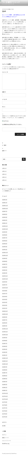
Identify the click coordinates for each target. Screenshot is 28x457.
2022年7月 (4, 284)
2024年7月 (4, 237)
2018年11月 (5, 361)
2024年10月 (5, 229)
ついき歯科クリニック (11, 2)
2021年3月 (4, 305)
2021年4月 (4, 302)
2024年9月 (4, 232)
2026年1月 (4, 202)
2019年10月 (5, 334)
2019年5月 (4, 346)
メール (4, 99)
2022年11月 (5, 276)
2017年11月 (5, 396)
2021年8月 (4, 290)
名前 (4, 92)
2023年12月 (5, 252)
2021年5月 (4, 299)
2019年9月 (4, 337)
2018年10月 (5, 364)
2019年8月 (4, 340)
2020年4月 (4, 326)
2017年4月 (4, 416)
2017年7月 (4, 408)
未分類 (3, 425)
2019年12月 (5, 328)
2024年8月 (4, 235)
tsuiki (12, 9)
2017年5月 (4, 414)
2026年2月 (4, 199)
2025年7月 (4, 211)
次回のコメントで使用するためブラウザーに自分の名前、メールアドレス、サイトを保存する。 (14, 116)
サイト (3, 106)
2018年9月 (4, 367)
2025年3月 (4, 217)
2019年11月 (5, 331)
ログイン (4, 434)
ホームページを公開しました (9, 189)
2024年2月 (4, 249)
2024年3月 (4, 246)
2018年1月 (4, 390)
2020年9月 (4, 317)
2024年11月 (5, 226)
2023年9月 (4, 258)
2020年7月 (4, 320)
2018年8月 (4, 370)
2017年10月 (5, 399)
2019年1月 (4, 355)
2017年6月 (4, 411)
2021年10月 (5, 287)
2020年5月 (4, 323)
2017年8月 (4, 405)
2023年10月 (5, 255)
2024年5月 (4, 243)
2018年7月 (4, 372)
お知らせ (4, 168)
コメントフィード (6, 440)
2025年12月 (5, 205)
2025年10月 (5, 208)
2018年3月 (4, 384)
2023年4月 (4, 270)
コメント (5, 72)
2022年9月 (4, 282)
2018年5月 (4, 378)
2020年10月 (5, 314)
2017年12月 (5, 393)
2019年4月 (4, 349)
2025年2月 (4, 220)
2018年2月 (4, 387)
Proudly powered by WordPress (9, 453)
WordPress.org (5, 443)
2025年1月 (4, 223)
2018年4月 (4, 381)
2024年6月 (4, 240)
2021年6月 (4, 296)
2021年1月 (4, 308)
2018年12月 (5, 358)
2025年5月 (4, 214)
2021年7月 (4, 293)
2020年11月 (5, 311)
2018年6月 (4, 375)
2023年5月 (4, 267)
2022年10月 (5, 279)
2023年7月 (4, 264)
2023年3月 (4, 273)
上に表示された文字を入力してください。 (12, 124)
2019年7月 (4, 343)
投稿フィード (5, 437)
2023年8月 (4, 261)
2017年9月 (4, 402)
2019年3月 (4, 352)
